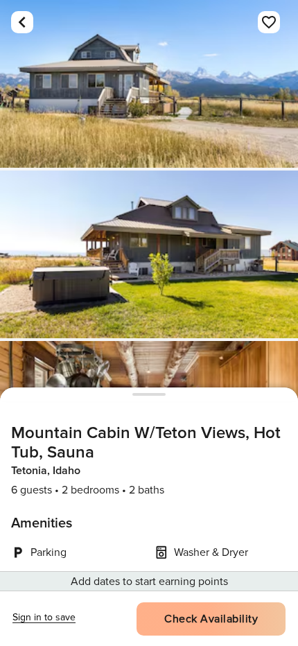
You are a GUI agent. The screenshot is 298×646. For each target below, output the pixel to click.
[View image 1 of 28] (149, 84)
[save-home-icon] (269, 22)
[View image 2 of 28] (149, 254)
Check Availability (211, 619)
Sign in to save (44, 617)
